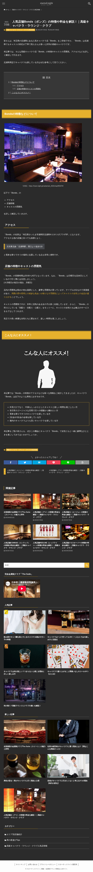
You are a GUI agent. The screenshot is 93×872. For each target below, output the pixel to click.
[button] (11, 462)
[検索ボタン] (89, 3)
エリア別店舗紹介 (14, 834)
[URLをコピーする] (82, 462)
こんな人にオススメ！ (21, 93)
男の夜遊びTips (13, 840)
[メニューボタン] (3, 3)
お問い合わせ (32, 864)
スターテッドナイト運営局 (67, 864)
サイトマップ (20, 864)
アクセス (20, 85)
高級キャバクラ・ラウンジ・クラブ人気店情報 (21, 30)
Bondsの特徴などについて (23, 82)
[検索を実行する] (86, 565)
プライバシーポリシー (48, 864)
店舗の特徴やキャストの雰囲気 (29, 89)
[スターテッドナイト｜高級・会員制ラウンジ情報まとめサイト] (46, 3)
